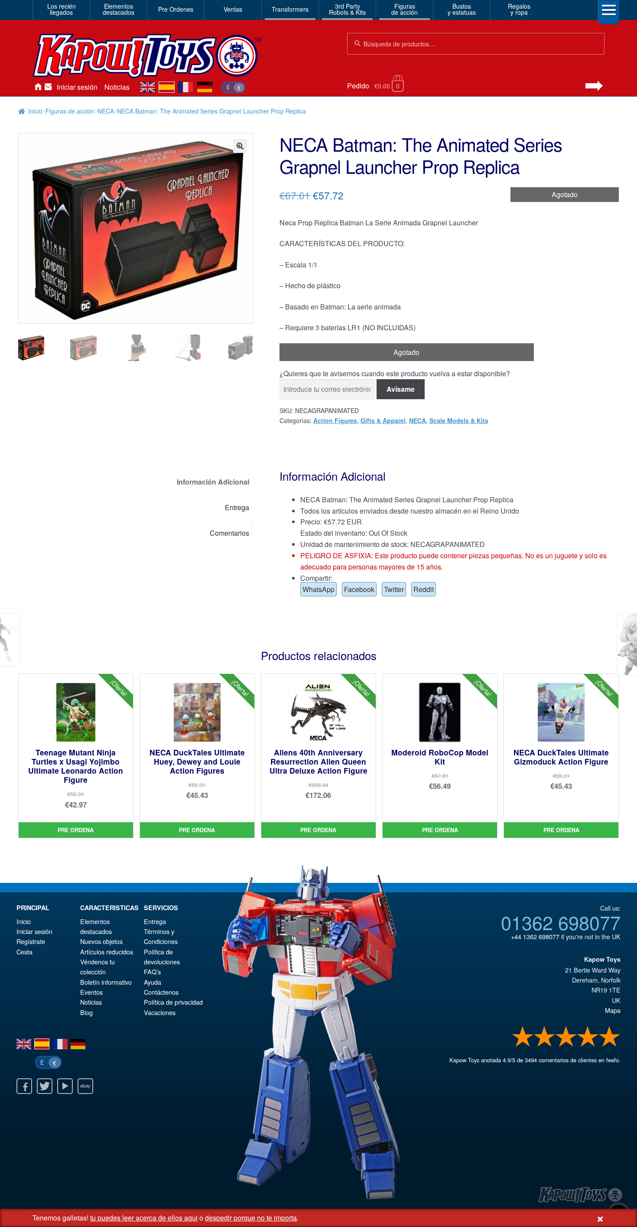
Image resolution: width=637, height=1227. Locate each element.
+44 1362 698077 (535, 936)
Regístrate (30, 941)
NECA (106, 111)
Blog (86, 1012)
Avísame (401, 389)
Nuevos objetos (101, 941)
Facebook (359, 589)
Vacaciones (160, 1012)
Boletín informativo (106, 981)
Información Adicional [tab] (213, 482)
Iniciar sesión (77, 87)
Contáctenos (48, 87)
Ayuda (152, 981)
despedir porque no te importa (251, 1218)
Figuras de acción (70, 111)
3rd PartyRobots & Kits (347, 9)
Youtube (65, 1086)
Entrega (155, 921)
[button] (240, 146)
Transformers (290, 9)
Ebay (85, 1086)
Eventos (91, 991)
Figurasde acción (404, 9)
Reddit (423, 589)
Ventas (233, 9)
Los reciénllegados (61, 9)
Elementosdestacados (118, 9)
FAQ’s (152, 971)
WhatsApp (318, 589)
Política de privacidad (173, 1001)
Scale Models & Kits (458, 420)
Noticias (117, 87)
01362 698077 (561, 921)
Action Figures (335, 420)
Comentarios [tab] (229, 533)
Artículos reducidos (106, 951)
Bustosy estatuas (462, 9)
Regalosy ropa (519, 9)
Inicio (37, 87)
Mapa (613, 1010)
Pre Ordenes (175, 9)
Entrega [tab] (237, 507)
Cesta (24, 951)
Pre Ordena (76, 830)
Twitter (394, 589)
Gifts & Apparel (383, 420)
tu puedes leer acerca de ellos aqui (144, 1218)
